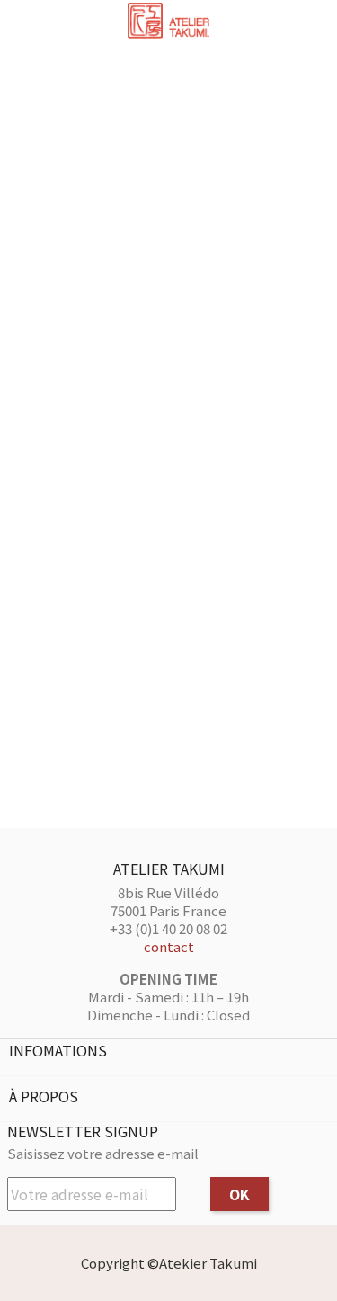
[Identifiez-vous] (289, 25)
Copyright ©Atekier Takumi (169, 1262)
